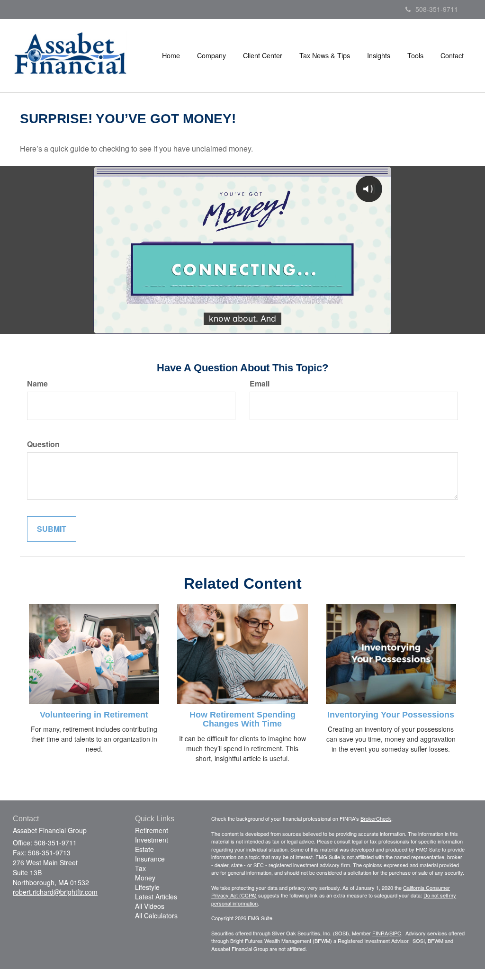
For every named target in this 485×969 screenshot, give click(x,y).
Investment (151, 839)
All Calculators (156, 915)
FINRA (380, 933)
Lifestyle (147, 887)
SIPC (395, 933)
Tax (140, 868)
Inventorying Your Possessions (390, 714)
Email (259, 383)
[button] (211, 55)
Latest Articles (156, 896)
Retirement (151, 830)
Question (43, 444)
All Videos (149, 906)
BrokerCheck (375, 818)
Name (37, 383)
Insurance (150, 858)
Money (145, 877)
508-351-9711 (436, 9)
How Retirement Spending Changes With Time (242, 719)
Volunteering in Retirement (94, 714)
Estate (144, 849)
